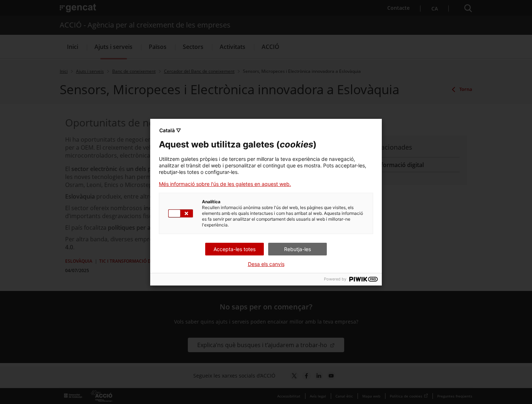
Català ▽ (170, 130)
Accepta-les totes (235, 249)
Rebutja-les (297, 249)
